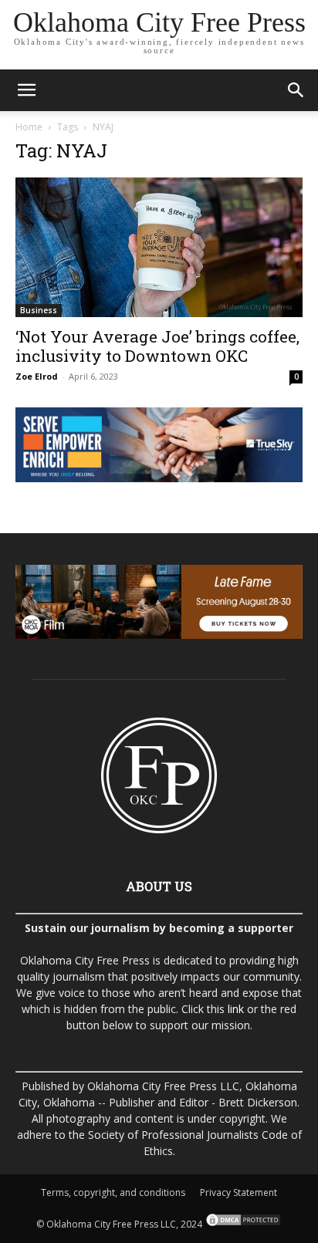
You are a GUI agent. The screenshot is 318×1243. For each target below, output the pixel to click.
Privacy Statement (238, 1192)
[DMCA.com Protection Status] (242, 1224)
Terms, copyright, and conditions (113, 1192)
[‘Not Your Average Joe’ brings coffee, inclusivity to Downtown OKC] (159, 247)
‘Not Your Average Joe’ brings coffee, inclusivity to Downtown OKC (157, 346)
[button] (26, 90)
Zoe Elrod (36, 376)
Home (28, 126)
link (236, 1008)
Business (38, 310)
